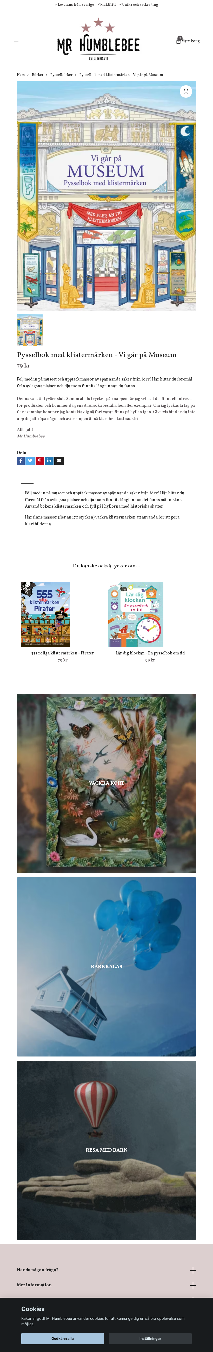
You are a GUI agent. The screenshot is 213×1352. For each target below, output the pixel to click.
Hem (21, 75)
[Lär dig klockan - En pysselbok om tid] (150, 614)
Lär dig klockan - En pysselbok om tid (150, 653)
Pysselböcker (61, 75)
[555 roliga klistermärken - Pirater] (62, 614)
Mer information (34, 1285)
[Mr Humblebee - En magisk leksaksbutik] (98, 42)
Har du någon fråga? (37, 1270)
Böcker (37, 75)
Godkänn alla (62, 1338)
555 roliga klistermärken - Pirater (62, 653)
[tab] (27, 479)
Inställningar (150, 1338)
